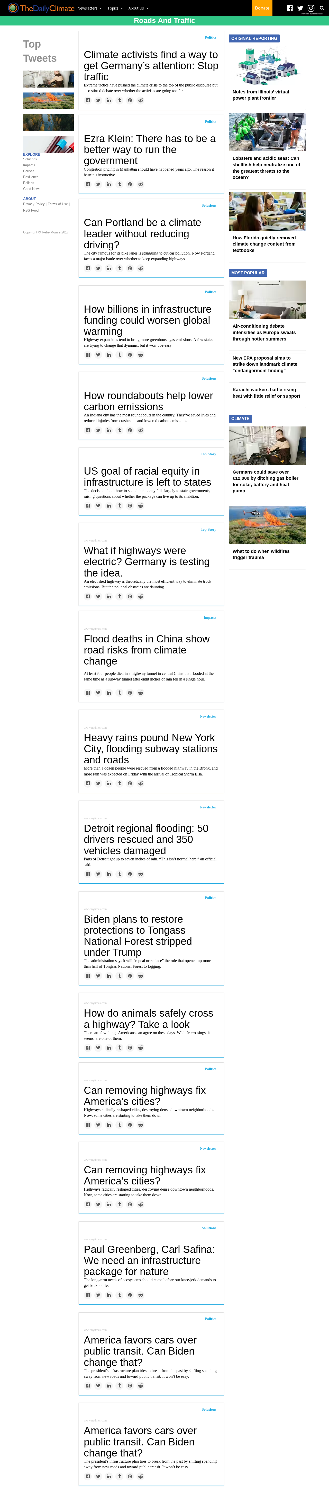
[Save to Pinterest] (130, 100)
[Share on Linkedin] (109, 100)
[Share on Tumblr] (119, 100)
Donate (262, 8)
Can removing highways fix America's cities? (145, 1175)
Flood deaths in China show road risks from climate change (147, 650)
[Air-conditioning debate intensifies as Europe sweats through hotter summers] (267, 299)
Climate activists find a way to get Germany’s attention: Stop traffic (151, 65)
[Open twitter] (300, 8)
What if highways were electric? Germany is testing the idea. (147, 561)
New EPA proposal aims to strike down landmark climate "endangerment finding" (265, 364)
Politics (210, 37)
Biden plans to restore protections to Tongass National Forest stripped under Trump (138, 935)
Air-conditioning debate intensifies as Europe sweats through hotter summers (264, 332)
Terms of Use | (59, 204)
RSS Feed (31, 211)
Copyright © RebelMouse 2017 (46, 232)
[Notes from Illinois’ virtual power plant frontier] (267, 65)
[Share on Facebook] (88, 100)
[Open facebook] (290, 8)
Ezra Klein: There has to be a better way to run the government (150, 149)
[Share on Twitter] (98, 100)
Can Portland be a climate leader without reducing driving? (142, 233)
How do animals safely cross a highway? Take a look (148, 1018)
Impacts (210, 618)
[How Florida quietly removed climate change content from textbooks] (267, 211)
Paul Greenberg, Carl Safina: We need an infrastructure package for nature (149, 1260)
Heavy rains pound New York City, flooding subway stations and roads (151, 748)
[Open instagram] (311, 8)
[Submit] (322, 8)
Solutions (209, 205)
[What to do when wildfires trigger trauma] (48, 100)
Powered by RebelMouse (312, 14)
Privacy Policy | (35, 204)
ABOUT (29, 199)
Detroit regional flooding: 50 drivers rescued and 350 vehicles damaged (146, 839)
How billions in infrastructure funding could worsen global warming (148, 320)
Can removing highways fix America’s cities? (145, 1096)
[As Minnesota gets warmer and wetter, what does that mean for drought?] (48, 122)
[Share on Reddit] (140, 100)
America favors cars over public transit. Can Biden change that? (140, 1351)
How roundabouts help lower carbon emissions (148, 401)
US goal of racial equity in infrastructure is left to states (147, 476)
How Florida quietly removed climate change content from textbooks (264, 244)
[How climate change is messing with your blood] (48, 144)
